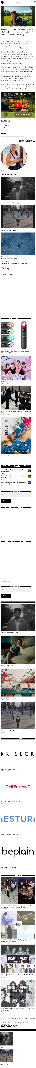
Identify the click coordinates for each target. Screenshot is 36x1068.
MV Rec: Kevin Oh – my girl (9, 258)
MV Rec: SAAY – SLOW (8, 665)
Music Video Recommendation (16, 137)
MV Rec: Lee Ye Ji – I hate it (9, 230)
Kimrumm (4, 137)
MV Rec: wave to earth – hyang (10, 203)
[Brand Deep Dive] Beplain (9, 867)
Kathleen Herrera (8, 38)
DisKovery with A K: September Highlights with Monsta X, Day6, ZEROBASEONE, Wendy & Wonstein (17, 906)
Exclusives (5, 29)
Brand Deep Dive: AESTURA (9, 834)
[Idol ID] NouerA (6, 382)
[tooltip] (20, 141)
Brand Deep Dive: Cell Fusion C (10, 802)
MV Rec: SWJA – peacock (8, 698)
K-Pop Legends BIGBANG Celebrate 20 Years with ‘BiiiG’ (16, 412)
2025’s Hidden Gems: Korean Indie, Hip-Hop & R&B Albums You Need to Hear (16, 940)
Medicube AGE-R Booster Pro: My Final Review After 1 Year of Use (15, 352)
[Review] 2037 (5, 455)
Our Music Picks (18, 29)
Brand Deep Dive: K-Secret (9, 769)
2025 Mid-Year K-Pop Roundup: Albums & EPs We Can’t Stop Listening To (17, 1009)
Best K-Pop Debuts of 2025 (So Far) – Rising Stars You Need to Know (17, 975)
